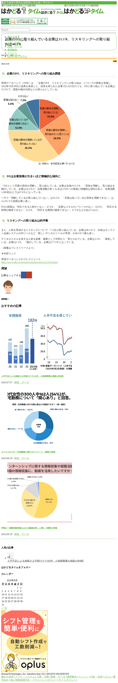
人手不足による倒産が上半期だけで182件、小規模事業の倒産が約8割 (32, 376)
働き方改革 (7, 676)
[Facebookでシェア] (23, 275)
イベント (12, 53)
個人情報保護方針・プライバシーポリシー (33, 680)
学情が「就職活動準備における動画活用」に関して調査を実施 (29, 528)
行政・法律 (96, 676)
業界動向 (12, 49)
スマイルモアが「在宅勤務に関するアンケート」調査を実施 (28, 452)
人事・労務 (43, 676)
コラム (107, 676)
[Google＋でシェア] (29, 275)
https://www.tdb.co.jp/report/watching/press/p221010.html (29, 262)
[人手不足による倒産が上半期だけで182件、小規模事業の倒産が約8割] (10, 558)
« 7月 (4, 608)
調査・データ (15, 55)
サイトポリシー (67, 680)
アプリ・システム (25, 676)
